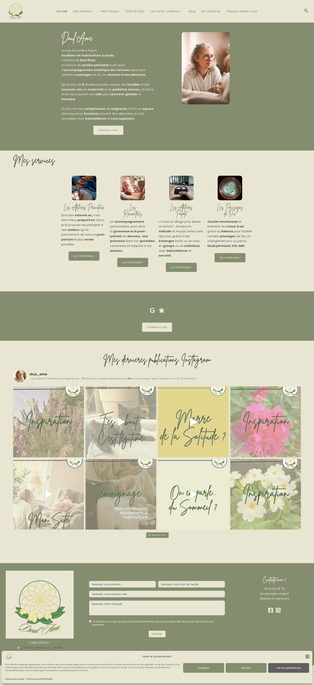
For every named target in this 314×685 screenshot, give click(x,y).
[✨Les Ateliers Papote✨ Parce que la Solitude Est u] (193, 421)
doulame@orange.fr (274, 594)
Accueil (62, 11)
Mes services (82, 11)
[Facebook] (270, 610)
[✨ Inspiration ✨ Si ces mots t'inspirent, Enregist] (48, 421)
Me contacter (211, 11)
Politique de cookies (15, 678)
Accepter (203, 668)
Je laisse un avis (157, 327)
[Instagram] (278, 610)
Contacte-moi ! (108, 130)
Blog (192, 11)
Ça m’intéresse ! (84, 256)
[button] (307, 656)
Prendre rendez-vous (242, 11)
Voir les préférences (288, 668)
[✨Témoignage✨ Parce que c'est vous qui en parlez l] (121, 494)
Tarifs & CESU (134, 11)
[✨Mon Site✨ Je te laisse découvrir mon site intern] (48, 494)
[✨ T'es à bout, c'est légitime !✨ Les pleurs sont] (121, 421)
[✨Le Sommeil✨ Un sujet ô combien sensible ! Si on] (193, 494)
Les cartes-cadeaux (165, 11)
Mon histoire (110, 11)
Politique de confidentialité (39, 678)
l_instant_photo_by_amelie (41, 647)
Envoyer (157, 634)
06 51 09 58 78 (274, 589)
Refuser (246, 668)
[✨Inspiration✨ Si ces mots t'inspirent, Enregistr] (265, 421)
